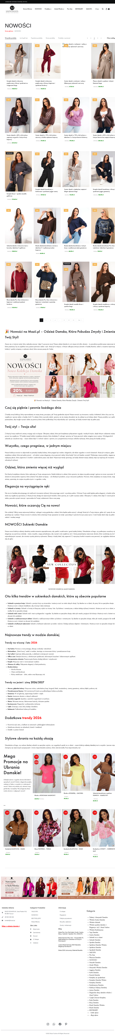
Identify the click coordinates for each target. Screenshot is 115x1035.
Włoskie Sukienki (94, 922)
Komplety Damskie (95, 983)
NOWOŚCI (38, 9)
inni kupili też (24, 38)
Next (79, 320)
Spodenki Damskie (95, 950)
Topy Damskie (93, 932)
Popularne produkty (36, 38)
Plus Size (69, 9)
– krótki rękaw (93, 1013)
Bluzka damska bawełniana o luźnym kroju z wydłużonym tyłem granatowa (75, 247)
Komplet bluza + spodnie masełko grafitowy (17, 195)
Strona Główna (27, 9)
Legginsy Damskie (94, 970)
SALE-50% (89, 9)
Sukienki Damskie (94, 940)
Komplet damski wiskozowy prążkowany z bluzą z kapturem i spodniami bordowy (45, 83)
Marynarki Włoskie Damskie (98, 968)
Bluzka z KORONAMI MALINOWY (45, 795)
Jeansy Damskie (94, 990)
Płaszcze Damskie (95, 957)
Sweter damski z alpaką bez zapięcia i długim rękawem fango (75, 190)
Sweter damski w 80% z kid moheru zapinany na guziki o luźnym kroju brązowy (17, 137)
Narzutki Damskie (95, 962)
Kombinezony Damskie (96, 985)
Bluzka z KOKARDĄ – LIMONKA (73, 793)
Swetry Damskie (94, 935)
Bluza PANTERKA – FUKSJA (43, 849)
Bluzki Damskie (94, 1008)
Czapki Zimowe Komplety (97, 998)
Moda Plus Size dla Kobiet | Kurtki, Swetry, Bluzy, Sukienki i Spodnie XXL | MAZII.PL (71, 933)
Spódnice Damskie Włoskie (98, 945)
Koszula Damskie (94, 975)
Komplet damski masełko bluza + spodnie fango (73, 305)
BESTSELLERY (79, 9)
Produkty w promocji (64, 38)
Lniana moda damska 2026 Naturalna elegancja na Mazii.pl (69, 945)
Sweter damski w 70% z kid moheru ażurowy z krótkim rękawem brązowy (46, 136)
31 (64, 320)
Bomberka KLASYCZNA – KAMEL (15, 849)
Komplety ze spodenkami (97, 978)
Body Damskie (93, 1000)
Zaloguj (97, 9)
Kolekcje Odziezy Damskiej (98, 988)
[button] (3, 888)
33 (73, 320)
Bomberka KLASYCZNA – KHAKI (73, 849)
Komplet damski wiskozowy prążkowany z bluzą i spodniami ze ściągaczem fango (17, 83)
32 (69, 320)
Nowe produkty (50, 38)
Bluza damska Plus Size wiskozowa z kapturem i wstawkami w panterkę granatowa (46, 302)
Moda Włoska (58, 9)
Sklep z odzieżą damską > (11, 926)
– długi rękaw (93, 1015)
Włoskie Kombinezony (96, 930)
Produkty (47, 9)
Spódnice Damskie (95, 947)
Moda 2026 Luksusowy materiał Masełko (70, 950)
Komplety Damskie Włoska (97, 980)
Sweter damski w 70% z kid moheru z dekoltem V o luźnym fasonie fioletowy (75, 136)
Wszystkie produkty (10, 38)
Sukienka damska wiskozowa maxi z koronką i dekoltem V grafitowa (17, 247)
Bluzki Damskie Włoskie (96, 1005)
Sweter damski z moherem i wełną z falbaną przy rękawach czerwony (74, 82)
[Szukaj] (103, 9)
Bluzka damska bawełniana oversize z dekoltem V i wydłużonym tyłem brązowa (46, 248)
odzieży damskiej (90, 745)
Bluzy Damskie (94, 1003)
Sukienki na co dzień (95, 937)
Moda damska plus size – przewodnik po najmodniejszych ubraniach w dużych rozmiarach (70, 939)
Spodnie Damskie (94, 942)
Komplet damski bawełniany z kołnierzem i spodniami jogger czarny (46, 190)
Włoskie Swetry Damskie (97, 920)
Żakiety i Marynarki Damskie (98, 917)
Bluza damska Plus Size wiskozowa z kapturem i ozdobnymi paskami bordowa (17, 302)
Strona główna (9, 31)
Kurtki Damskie (94, 973)
